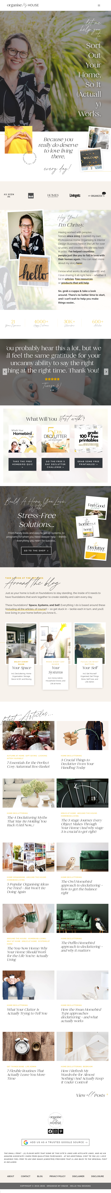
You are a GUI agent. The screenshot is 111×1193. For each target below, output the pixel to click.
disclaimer (78, 1176)
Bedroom (88, 1066)
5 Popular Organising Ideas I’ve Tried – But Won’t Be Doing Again (27, 888)
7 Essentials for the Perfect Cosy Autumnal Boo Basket (28, 765)
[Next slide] (106, 371)
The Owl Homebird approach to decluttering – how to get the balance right (82, 887)
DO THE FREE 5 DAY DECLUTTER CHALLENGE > (55, 464)
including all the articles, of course (26, 608)
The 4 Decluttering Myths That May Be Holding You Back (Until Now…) (27, 821)
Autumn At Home (15, 756)
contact (25, 1176)
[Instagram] (55, 1131)
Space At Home (68, 813)
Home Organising (16, 877)
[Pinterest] (60, 1131)
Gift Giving (31, 756)
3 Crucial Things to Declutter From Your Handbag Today (77, 764)
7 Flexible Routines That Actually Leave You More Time (26, 1075)
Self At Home (13, 941)
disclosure (97, 1176)
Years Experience (13, 326)
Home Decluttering (71, 756)
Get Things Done (15, 1066)
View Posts (90, 1095)
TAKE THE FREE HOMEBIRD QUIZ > (22, 464)
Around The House (87, 813)
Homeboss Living (70, 816)
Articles (98, 326)
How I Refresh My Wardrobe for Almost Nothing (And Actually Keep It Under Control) (82, 1076)
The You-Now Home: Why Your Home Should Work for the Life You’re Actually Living (27, 954)
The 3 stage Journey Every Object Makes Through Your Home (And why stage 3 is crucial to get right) (82, 826)
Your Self (89, 667)
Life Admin (30, 1066)
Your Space (21, 667)
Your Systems (55, 670)
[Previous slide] (5, 371)
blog (40, 1176)
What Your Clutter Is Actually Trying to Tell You (27, 1011)
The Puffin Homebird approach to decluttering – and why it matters (82, 947)
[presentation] (28, 735)
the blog (45, 583)
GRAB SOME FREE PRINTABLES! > (88, 463)
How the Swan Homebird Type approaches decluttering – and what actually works (81, 1015)
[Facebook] (50, 1131)
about (10, 1176)
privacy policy (58, 1176)
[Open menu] (98, 5)
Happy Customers (41, 326)
